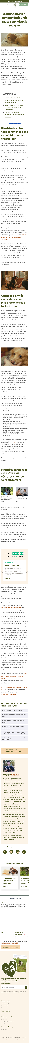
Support (24, 1039)
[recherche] (7, 4)
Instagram (6, 1039)
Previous (2, 571)
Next (27, 571)
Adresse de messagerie (20, 933)
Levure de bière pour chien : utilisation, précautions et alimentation (9, 881)
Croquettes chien (5, 1005)
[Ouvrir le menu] (3, 4)
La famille (3, 1013)
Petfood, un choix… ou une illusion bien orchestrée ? (13, 237)
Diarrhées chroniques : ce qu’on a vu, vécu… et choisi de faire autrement (15, 115)
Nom (3, 932)
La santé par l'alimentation (7, 1021)
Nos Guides (4, 1029)
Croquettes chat (5, 1003)
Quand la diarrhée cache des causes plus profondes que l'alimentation (14, 107)
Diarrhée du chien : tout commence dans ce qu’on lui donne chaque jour (14, 100)
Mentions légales (15, 1039)
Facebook (24, 1037)
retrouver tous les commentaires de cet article (14, 750)
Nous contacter (23, 4)
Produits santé (4, 1007)
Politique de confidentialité (9, 943)
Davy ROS (15, 774)
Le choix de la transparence (7, 1023)
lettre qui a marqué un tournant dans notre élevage (14, 676)
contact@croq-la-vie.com (9, 694)
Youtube (18, 1037)
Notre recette (4, 1019)
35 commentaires (19, 30)
